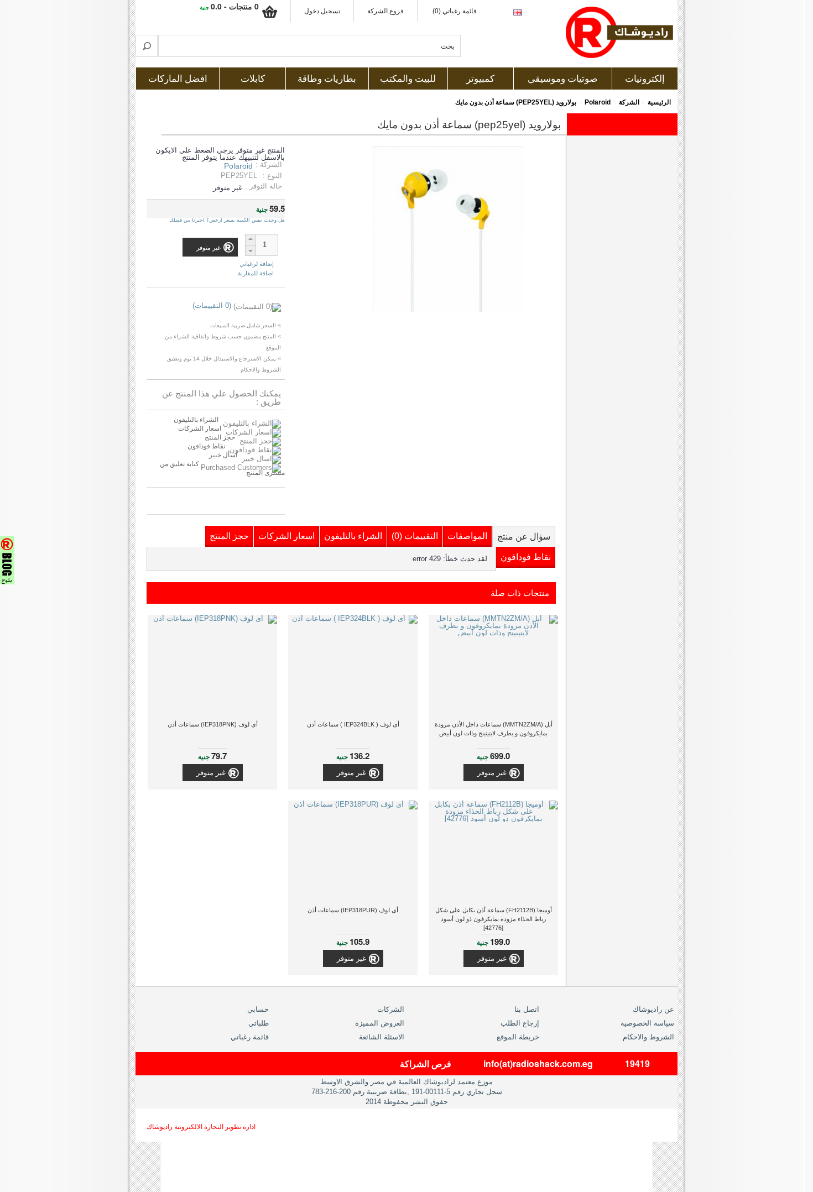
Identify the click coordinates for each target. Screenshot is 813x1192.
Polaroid (598, 102)
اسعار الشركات (199, 428)
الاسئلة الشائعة (381, 1037)
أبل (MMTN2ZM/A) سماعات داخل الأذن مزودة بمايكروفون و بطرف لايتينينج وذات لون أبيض (494, 728)
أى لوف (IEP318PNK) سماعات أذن (213, 724)
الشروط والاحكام (648, 1037)
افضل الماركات (177, 79)
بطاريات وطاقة (327, 79)
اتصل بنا (526, 1009)
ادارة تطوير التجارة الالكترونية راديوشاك (201, 1127)
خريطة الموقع (518, 1037)
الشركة (629, 102)
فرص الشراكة (425, 1063)
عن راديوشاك (653, 1009)
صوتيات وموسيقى (562, 79)
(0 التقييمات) (211, 305)
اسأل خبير (223, 455)
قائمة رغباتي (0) (454, 11)
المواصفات (467, 536)
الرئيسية (659, 102)
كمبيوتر (480, 79)
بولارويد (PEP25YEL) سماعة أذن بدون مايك (515, 102)
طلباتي (258, 1023)
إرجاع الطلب (520, 1023)
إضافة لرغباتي (256, 264)
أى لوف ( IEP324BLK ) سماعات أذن (353, 724)
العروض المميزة (379, 1023)
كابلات (253, 79)
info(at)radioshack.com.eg (538, 1063)
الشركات (390, 1009)
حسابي (258, 1009)
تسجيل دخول (322, 11)
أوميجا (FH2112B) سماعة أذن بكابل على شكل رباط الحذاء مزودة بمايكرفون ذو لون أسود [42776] (493, 919)
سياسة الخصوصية (647, 1023)
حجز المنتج (220, 437)
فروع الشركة (385, 11)
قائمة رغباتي (250, 1037)
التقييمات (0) (415, 536)
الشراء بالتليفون (196, 420)
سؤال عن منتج (523, 536)
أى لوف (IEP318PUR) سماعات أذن (353, 910)
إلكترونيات (645, 79)
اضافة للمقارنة (256, 273)
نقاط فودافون (206, 446)
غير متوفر (492, 772)
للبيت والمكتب (408, 79)
